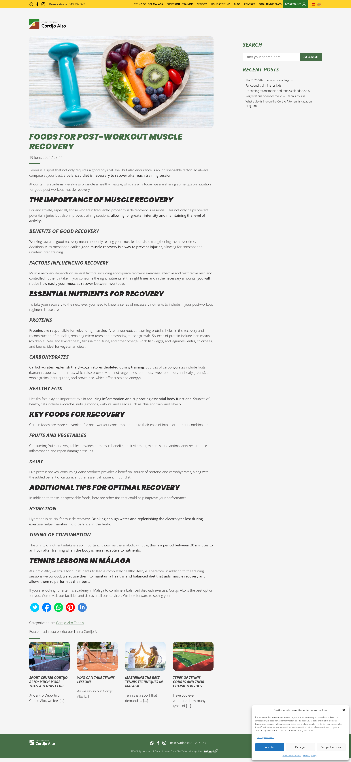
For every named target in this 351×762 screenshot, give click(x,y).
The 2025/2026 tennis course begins (269, 80)
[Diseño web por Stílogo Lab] (210, 751)
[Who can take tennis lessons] (97, 668)
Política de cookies (292, 755)
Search (310, 57)
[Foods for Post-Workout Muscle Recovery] (121, 125)
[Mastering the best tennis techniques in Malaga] (145, 668)
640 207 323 (197, 743)
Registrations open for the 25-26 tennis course (275, 96)
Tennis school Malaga (148, 4)
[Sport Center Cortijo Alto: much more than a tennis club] (49, 668)
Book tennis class (270, 4)
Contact (249, 4)
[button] (344, 710)
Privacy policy (309, 755)
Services (202, 4)
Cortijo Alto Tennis (70, 622)
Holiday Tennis (220, 4)
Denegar (300, 747)
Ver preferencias (331, 747)
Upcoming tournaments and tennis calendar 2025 (278, 91)
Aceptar (269, 747)
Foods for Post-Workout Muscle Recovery (105, 141)
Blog (237, 4)
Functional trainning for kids (263, 85)
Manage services (265, 737)
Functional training (180, 4)
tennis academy (51, 184)
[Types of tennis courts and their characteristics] (193, 668)
